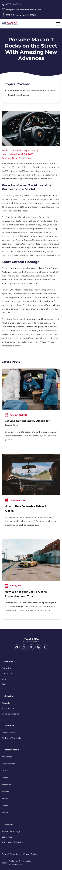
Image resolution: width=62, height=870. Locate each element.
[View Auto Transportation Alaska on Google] (24, 649)
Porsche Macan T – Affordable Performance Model (31, 90)
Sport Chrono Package (18, 95)
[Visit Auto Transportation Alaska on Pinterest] (38, 649)
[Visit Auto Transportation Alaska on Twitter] (31, 649)
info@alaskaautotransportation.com (23, 9)
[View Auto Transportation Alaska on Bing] (45, 649)
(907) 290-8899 (13, 4)
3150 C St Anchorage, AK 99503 (21, 15)
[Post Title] (31, 409)
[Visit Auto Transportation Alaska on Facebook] (17, 649)
